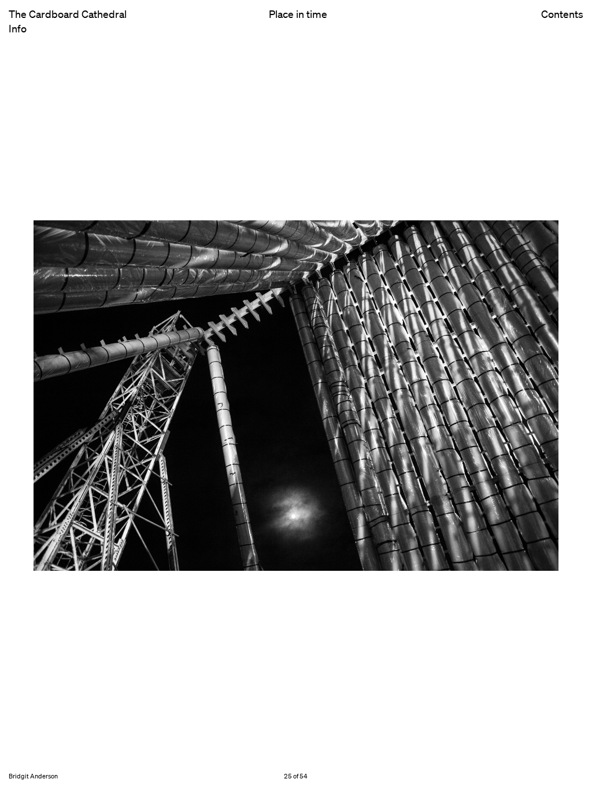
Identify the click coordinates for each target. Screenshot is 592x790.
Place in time (298, 14)
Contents (562, 14)
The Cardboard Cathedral (68, 14)
